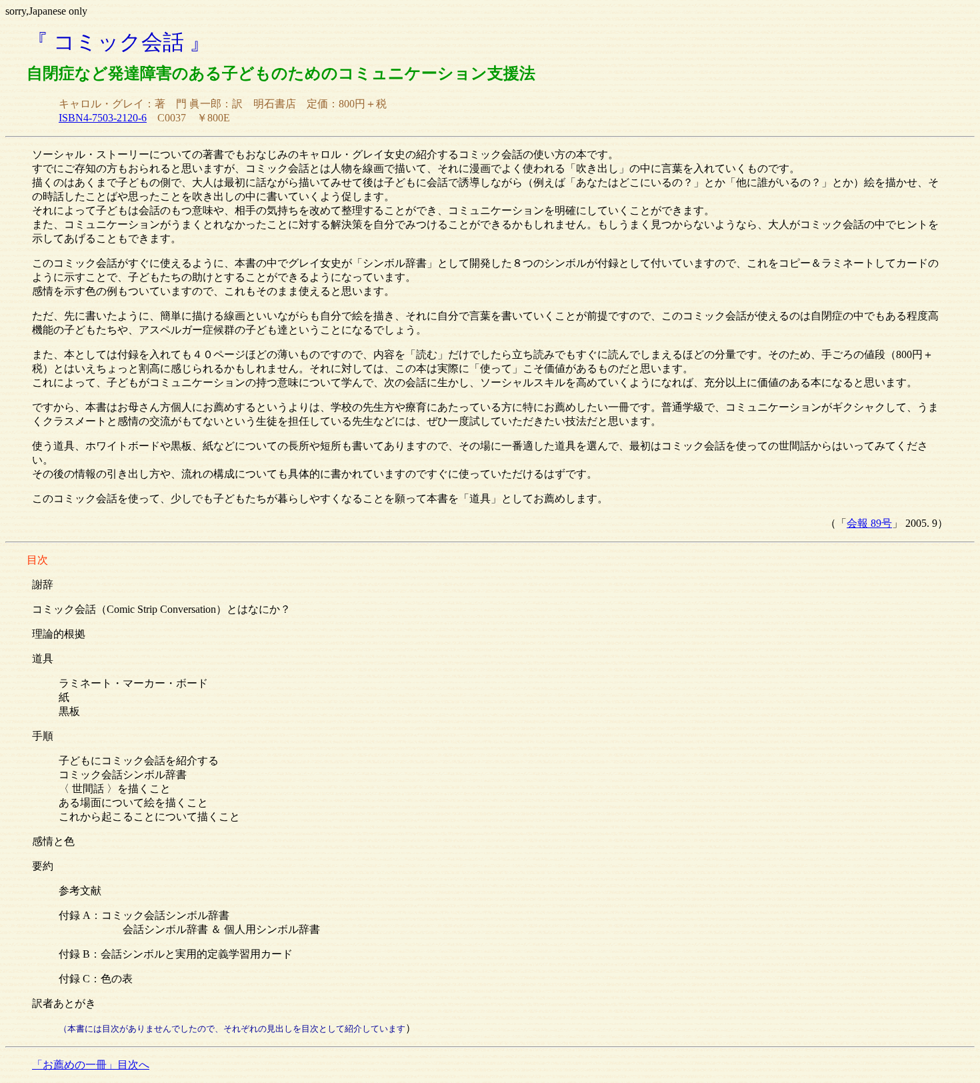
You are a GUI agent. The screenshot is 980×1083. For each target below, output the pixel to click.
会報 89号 (869, 523)
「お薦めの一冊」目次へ (90, 1064)
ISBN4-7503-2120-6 (103, 117)
